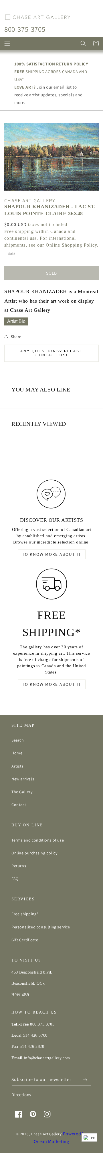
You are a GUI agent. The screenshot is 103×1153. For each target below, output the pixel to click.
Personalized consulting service (40, 927)
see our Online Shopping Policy (63, 245)
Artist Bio (16, 321)
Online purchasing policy (34, 853)
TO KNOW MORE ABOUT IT (51, 554)
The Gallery (22, 791)
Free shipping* (24, 913)
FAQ (15, 878)
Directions (21, 1094)
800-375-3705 (24, 29)
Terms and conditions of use (37, 840)
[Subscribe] (85, 1079)
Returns (18, 865)
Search (17, 740)
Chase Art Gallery (46, 1133)
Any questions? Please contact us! (51, 353)
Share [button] (16, 336)
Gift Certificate (24, 939)
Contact (18, 804)
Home (16, 753)
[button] (7, 43)
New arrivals (22, 779)
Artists (17, 766)
